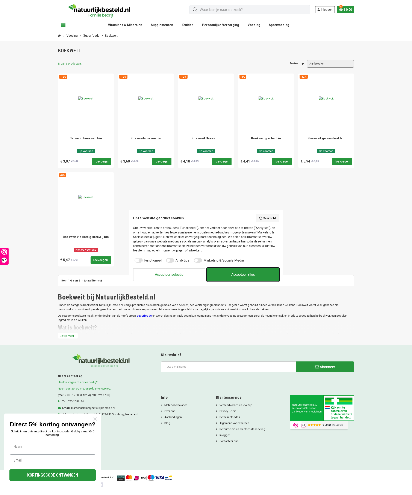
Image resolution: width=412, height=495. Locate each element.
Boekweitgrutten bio (266, 138)
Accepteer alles (243, 274)
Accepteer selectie (169, 274)
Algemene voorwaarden (234, 423)
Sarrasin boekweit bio (86, 138)
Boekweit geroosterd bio (326, 138)
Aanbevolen (316, 63)
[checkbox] (147, 260)
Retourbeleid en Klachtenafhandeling (242, 429)
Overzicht (269, 218)
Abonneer (327, 367)
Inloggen (224, 435)
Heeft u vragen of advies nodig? (78, 382)
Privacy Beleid (227, 411)
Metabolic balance (175, 405)
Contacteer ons (228, 441)
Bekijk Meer (68, 335)
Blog (167, 423)
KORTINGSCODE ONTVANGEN (52, 475)
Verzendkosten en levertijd (235, 405)
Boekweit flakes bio (206, 138)
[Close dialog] (95, 419)
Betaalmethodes (229, 417)
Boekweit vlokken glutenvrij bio (86, 237)
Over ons (169, 411)
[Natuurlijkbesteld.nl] (101, 9)
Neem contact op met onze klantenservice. (84, 388)
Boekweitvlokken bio (146, 138)
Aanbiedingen (173, 417)
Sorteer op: (297, 63)
